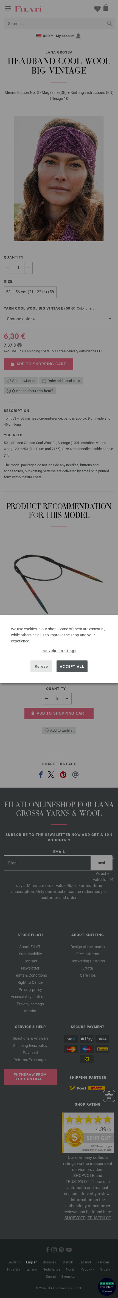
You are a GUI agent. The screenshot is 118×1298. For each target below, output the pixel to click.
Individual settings (59, 651)
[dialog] (59, 649)
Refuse (41, 666)
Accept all (72, 666)
